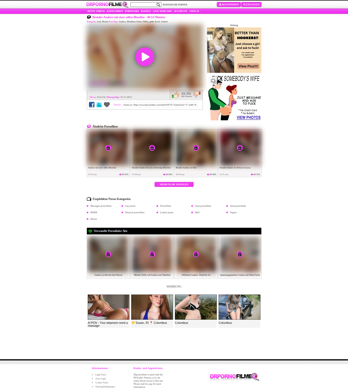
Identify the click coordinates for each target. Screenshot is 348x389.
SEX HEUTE (180, 11)
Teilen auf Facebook (91, 104)
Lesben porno (167, 212)
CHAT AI (194, 11)
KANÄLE (146, 11)
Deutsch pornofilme (135, 212)
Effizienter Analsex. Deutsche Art (196, 275)
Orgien (233, 212)
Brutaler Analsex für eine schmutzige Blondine (151, 168)
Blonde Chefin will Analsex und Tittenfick (152, 275)
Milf (197, 212)
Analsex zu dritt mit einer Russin (108, 275)
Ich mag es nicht (196, 94)
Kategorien (115, 11)
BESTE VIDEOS (96, 11)
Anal (99, 21)
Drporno (104, 4)
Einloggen (253, 4)
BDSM (93, 212)
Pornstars (132, 11)
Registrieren (230, 4)
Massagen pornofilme (101, 205)
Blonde (105, 21)
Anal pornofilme (203, 205)
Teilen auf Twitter (99, 104)
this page (149, 384)
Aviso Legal (100, 378)
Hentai (93, 219)
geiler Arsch (155, 21)
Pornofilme (165, 205)
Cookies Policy (101, 382)
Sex (125, 231)
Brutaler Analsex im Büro (186, 168)
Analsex (122, 21)
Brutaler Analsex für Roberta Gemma (235, 168)
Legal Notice (100, 374)
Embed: (118, 104)
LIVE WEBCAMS (162, 11)
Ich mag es (175, 94)
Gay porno (130, 205)
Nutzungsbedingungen (105, 386)
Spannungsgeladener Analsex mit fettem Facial (240, 275)
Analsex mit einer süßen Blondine (102, 168)
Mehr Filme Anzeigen (174, 184)
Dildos (145, 21)
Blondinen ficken (134, 21)
